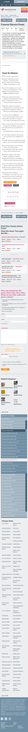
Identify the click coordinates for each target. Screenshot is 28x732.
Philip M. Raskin (17, 645)
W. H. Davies (16, 677)
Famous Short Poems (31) (9, 471)
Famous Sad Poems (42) (8, 468)
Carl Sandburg (17, 537)
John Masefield (17, 615)
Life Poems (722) (6, 483)
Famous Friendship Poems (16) (10, 442)
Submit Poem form (9, 309)
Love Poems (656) (7, 486)
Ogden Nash (5, 636)
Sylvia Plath (5, 671)
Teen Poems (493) (6, 501)
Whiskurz (11, 268)
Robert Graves (6, 657)
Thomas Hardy (17, 674)
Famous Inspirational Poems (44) (11, 451)
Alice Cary (16, 528)
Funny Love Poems (6, 258)
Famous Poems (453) (7, 430)
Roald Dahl (5, 653)
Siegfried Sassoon (18, 668)
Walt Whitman (6, 680)
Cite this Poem (10, 203)
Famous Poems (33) (7, 462)
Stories (20, 726)
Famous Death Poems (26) (9, 436)
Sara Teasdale (16, 664)
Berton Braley (17, 534)
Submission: (5, 328)
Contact (3, 722)
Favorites (8, 185)
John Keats (5, 615)
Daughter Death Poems (8, 266)
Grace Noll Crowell (18, 594)
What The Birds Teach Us (9, 237)
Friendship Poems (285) (8, 475)
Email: (3, 319)
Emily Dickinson (6, 585)
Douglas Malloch (6, 555)
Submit (25, 8)
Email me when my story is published (12, 362)
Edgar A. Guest (17, 558)
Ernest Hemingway (18, 585)
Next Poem (21, 20)
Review (25, 11)
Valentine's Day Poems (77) (9, 504)
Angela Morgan (6, 531)
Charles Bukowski (17, 277)
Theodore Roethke (18, 671)
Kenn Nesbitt (16, 618)
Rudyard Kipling (6, 664)
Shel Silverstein (6, 668)
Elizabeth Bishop (17, 577)
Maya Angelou (6, 633)
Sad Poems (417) (6, 495)
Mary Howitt (5, 628)
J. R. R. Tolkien (6, 610)
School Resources (6, 513)
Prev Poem (6, 20)
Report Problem (10, 206)
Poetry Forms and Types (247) (10, 510)
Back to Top (5, 412)
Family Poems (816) (7, 427)
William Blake (16, 680)
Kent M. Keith (6, 621)
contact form (18, 706)
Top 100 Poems (6, 418)
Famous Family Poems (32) (9, 439)
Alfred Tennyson (6, 528)
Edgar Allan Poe (6, 561)
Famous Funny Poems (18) (9, 445)
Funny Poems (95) (6, 477)
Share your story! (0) (9, 55)
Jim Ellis (21, 258)
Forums (3, 727)
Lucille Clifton (5, 625)
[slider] (22, 30)
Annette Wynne (6, 534)
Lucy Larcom (16, 625)
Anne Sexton (16, 531)
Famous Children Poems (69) (9, 433)
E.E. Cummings (6, 558)
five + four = (5, 354)
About (15, 722)
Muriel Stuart (16, 633)
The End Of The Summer (9, 244)
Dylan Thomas (17, 555)
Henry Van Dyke (17, 602)
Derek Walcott (17, 547)
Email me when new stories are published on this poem (14, 365)
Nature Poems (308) (7, 489)
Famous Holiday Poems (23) (9, 448)
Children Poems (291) (8, 421)
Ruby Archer (16, 661)
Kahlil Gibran (5, 618)
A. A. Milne (5, 523)
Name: (3, 314)
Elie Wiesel (16, 574)
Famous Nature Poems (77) (9, 460)
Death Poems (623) (7, 424)
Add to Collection (11, 182)
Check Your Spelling (7, 303)
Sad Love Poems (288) (8, 492)
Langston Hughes (18, 621)
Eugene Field (16, 588)
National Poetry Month (8, 516)
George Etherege (17, 591)
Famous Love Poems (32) (9, 454)
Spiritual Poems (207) (7, 498)
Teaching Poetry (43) (7, 507)
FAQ (14, 724)
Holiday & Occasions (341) (9, 480)
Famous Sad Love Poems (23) (10, 465)
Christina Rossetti (7, 544)
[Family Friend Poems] (8, 10)
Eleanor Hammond (7, 574)
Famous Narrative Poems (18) (10, 457)
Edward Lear (16, 566)
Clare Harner (16, 544)
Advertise (20, 727)
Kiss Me (15, 258)
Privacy (3, 724)
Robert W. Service (7, 661)
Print (16, 185)
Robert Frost (16, 653)
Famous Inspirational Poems (9, 275)
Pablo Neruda (5, 641)
